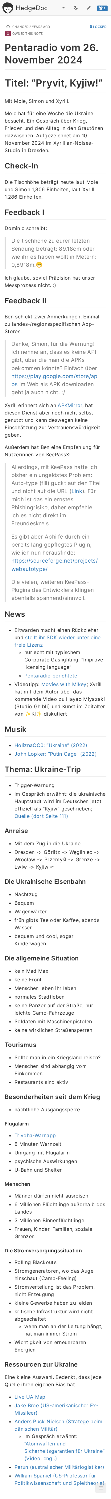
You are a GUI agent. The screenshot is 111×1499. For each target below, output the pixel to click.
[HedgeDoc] (24, 7)
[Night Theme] (76, 7)
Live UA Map (30, 1397)
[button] (100, 1488)
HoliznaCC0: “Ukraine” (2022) (51, 745)
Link (77, 491)
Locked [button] (99, 26)
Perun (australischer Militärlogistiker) (59, 1467)
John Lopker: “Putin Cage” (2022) (55, 754)
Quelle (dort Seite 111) (41, 816)
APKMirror (70, 405)
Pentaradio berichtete (50, 676)
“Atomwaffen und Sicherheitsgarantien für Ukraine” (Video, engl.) (64, 1450)
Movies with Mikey (64, 684)
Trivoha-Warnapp (35, 1135)
